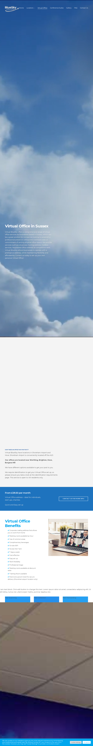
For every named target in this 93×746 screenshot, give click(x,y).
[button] (73, 499)
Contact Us (84, 8)
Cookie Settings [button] (76, 742)
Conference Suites (56, 8)
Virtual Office (42, 8)
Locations (30, 8)
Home (21, 8)
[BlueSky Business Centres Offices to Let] (12, 9)
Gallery (68, 8)
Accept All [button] (87, 742)
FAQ (75, 8)
